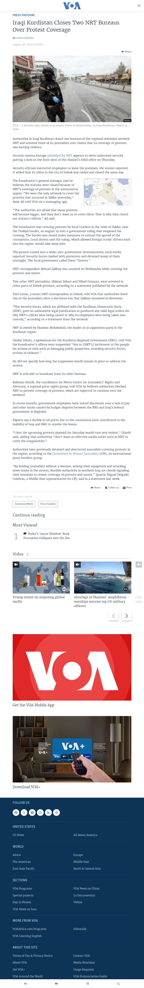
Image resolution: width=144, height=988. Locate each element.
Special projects (23, 895)
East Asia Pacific (24, 868)
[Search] (118, 983)
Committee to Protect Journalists (76, 453)
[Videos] (56, 983)
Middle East (81, 861)
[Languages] (87, 983)
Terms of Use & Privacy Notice (33, 955)
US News (18, 835)
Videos (77, 902)
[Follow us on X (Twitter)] (24, 812)
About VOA (20, 962)
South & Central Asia (87, 868)
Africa (17, 855)
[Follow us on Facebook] (16, 812)
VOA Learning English (27, 935)
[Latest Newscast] (25, 983)
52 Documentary (84, 895)
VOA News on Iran (25, 909)
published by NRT (59, 155)
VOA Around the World (28, 976)
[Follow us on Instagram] (40, 812)
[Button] (126, 52)
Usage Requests (83, 969)
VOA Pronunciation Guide (90, 976)
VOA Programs (22, 888)
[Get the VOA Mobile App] (72, 667)
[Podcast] (56, 812)
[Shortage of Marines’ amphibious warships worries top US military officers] (102, 578)
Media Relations (84, 962)
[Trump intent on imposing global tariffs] (41, 578)
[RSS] (48, 812)
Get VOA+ (19, 969)
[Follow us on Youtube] (32, 812)
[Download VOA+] (72, 749)
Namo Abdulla (25, 38)
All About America (85, 835)
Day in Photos (22, 902)
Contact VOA (81, 955)
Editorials (79, 929)
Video (18, 554)
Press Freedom (23, 15)
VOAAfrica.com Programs (29, 929)
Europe (78, 855)
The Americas (22, 861)
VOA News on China (86, 888)
